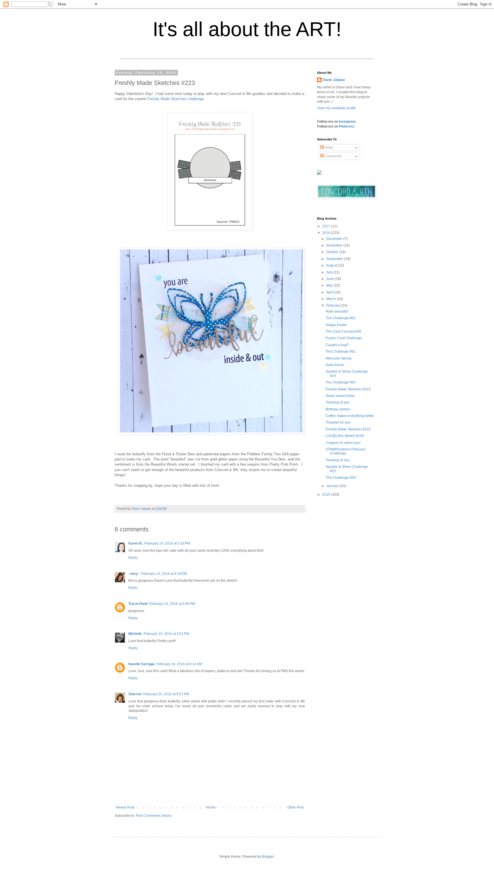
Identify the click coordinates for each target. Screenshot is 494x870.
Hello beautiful (337, 311)
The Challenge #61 (341, 351)
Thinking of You (338, 460)
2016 (326, 233)
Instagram (347, 122)
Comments (332, 156)
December (334, 239)
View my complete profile (336, 108)
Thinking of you (337, 402)
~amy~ (134, 574)
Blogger (268, 857)
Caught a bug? (337, 345)
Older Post (295, 807)
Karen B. (135, 543)
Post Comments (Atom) (154, 816)
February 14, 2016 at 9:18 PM (164, 574)
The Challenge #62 (341, 318)
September (335, 259)
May (330, 285)
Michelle (135, 634)
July (329, 272)
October (332, 252)
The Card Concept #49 (343, 331)
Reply (133, 558)
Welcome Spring (338, 358)
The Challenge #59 (341, 478)
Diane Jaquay (334, 80)
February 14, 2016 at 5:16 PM (167, 543)
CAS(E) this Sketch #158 (345, 436)
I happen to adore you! (343, 443)
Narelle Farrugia (141, 664)
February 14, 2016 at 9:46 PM (172, 604)
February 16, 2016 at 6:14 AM (179, 664)
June (330, 279)
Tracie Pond (138, 604)
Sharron (135, 694)
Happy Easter (336, 325)
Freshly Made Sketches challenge (175, 99)
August (332, 265)
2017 (326, 226)
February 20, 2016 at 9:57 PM (166, 694)
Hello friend (335, 365)
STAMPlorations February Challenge (345, 451)
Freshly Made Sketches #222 (348, 429)
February (333, 305)
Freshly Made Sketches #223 (348, 389)
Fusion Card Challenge (344, 338)
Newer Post (125, 807)
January (333, 486)
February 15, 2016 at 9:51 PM (166, 634)
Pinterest (346, 126)
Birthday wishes (338, 409)
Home (211, 807)
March (331, 299)
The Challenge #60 (341, 382)
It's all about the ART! (247, 29)
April (330, 292)
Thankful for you (338, 422)
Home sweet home (340, 396)
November (334, 245)
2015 (326, 494)
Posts (328, 148)
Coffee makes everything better (350, 416)
